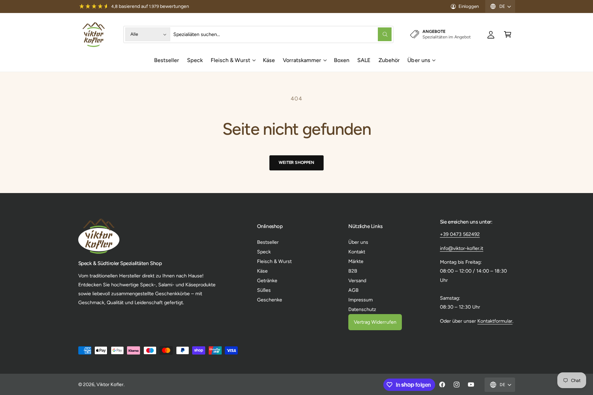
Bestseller (268, 242)
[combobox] (283, 34)
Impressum (360, 300)
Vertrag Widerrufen (375, 322)
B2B (352, 271)
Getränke (267, 280)
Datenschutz (362, 309)
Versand (357, 280)
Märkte (355, 261)
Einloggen (468, 6)
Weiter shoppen (296, 162)
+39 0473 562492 (460, 234)
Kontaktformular (494, 321)
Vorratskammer (302, 60)
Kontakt (356, 252)
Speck (264, 252)
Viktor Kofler (110, 384)
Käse (262, 271)
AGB (353, 290)
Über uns (418, 60)
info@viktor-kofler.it (461, 248)
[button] (507, 34)
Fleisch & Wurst (230, 60)
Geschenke (269, 300)
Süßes (264, 290)
